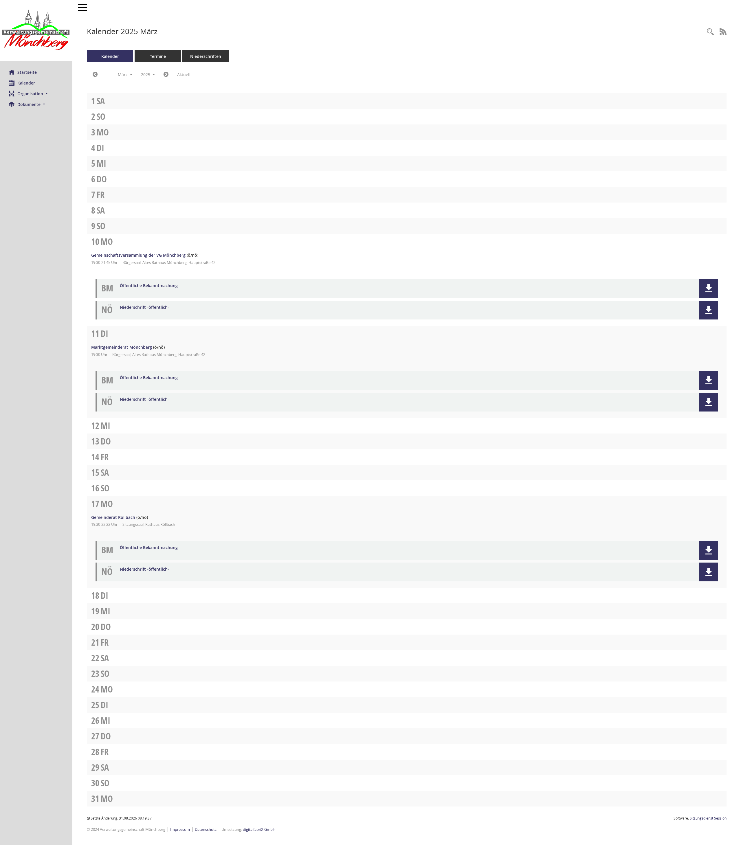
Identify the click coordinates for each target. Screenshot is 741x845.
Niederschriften (205, 56)
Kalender (26, 83)
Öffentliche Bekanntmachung (149, 285)
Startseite (27, 72)
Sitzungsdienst (708, 818)
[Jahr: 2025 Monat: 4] (166, 74)
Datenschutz (206, 829)
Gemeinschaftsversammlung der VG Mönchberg (138, 255)
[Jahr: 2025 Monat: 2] (95, 74)
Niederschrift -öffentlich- (144, 307)
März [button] (123, 74)
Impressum (180, 829)
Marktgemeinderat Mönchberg (121, 347)
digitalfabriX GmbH (259, 829)
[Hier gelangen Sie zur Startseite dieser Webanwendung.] (36, 30)
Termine (158, 56)
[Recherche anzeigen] (710, 32)
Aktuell (183, 74)
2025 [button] (146, 74)
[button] (36, 93)
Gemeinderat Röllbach (113, 517)
